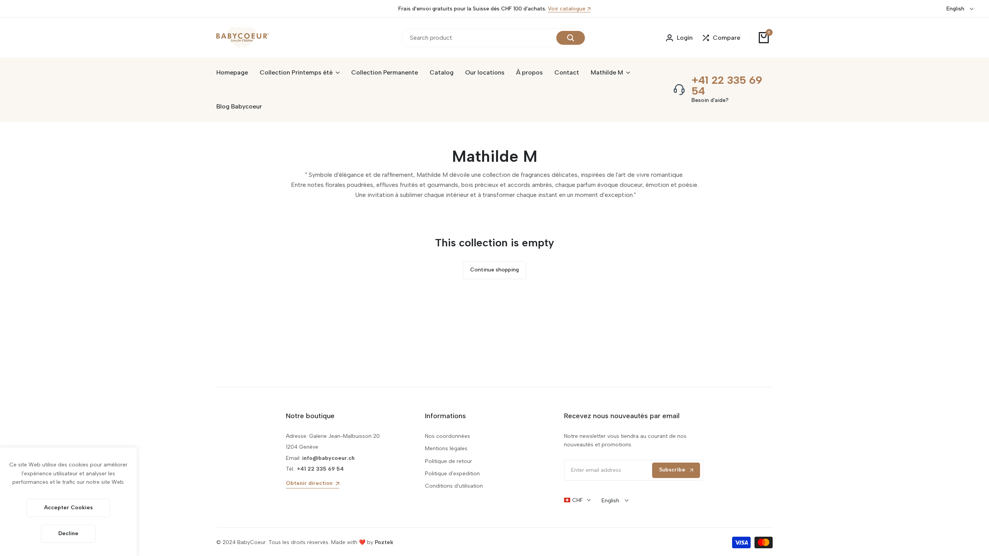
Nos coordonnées (447, 436)
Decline (68, 533)
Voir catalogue (566, 9)
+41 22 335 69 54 (727, 85)
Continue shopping (494, 269)
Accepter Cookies (68, 507)
